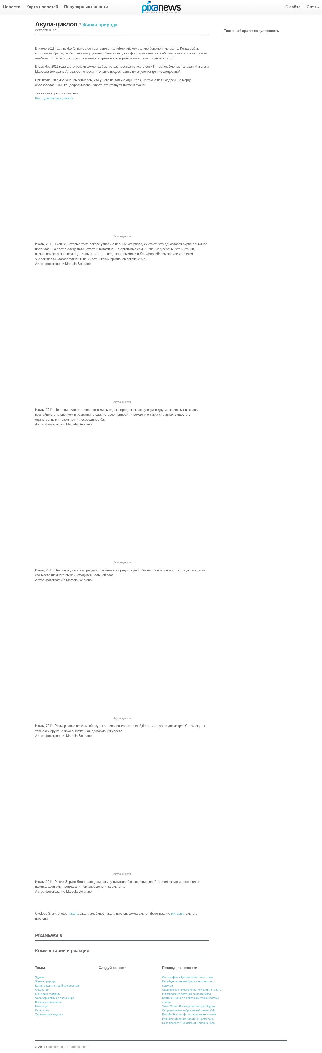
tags (85, 1047)
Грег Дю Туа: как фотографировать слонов (189, 1014)
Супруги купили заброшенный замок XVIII (188, 1010)
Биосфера (41, 1006)
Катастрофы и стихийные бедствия (57, 985)
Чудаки (39, 977)
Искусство (42, 1010)
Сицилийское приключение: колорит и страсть (191, 989)
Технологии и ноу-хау (49, 1014)
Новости (11, 7)
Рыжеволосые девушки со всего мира (186, 993)
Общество (42, 989)
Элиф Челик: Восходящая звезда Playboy (188, 1006)
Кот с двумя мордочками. (54, 98)
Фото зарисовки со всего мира (54, 997)
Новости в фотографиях (63, 1047)
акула (73, 913)
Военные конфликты (48, 1002)
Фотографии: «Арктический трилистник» (187, 977)
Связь (313, 7)
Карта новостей (42, 7)
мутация (177, 913)
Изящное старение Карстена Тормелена (188, 1018)
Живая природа (99, 24)
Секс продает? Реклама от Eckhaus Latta (188, 1022)
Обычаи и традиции (47, 993)
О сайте (293, 7)
